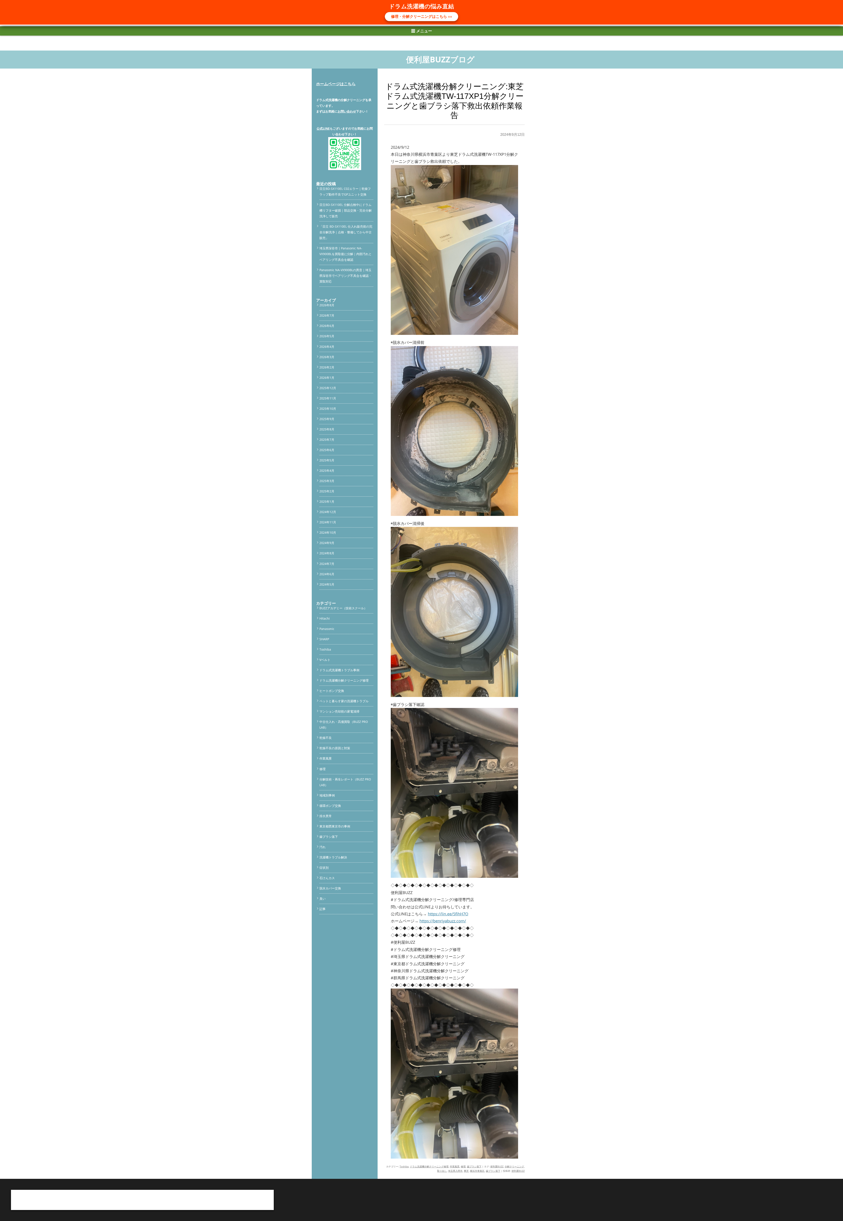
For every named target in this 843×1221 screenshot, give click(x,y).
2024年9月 (326, 543)
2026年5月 (326, 336)
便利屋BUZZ (496, 1166)
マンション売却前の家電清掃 (339, 711)
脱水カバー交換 (330, 888)
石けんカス (327, 878)
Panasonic (326, 629)
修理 (463, 1166)
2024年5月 (326, 584)
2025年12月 (327, 388)
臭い (322, 898)
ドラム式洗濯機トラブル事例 (339, 670)
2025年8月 (326, 429)
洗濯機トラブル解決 (333, 857)
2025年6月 (326, 450)
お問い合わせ (347, 111)
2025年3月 (326, 481)
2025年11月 (327, 398)
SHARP (324, 639)
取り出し (442, 1170)
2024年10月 (327, 532)
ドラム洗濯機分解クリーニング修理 (429, 1166)
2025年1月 (326, 501)
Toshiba (404, 1166)
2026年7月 (326, 315)
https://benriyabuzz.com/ (443, 920)
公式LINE (323, 128)
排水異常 (325, 816)
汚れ (322, 847)
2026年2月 (326, 367)
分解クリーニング (514, 1166)
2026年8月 (326, 305)
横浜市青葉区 (477, 1170)
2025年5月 (326, 460)
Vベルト (324, 660)
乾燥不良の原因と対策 (334, 748)
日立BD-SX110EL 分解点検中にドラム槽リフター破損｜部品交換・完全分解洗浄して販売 (345, 210)
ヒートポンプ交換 (331, 691)
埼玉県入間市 (455, 1170)
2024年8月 (326, 553)
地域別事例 (327, 795)
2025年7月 (326, 439)
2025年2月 (326, 491)
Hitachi (324, 618)
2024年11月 (327, 522)
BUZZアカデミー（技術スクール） (343, 608)
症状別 (324, 867)
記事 (322, 909)
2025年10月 (327, 408)
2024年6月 (326, 574)
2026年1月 (326, 378)
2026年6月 (326, 326)
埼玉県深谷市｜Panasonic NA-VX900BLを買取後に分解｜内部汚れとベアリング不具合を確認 (345, 254)
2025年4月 (326, 470)
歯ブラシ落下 (474, 1166)
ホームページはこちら (336, 83)
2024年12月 (327, 512)
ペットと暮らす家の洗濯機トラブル (344, 701)
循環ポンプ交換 (330, 806)
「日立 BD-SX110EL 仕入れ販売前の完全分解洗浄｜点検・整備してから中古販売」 (345, 232)
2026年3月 (326, 357)
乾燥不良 (325, 738)
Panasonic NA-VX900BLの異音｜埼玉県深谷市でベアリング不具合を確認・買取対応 (345, 275)
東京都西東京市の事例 (334, 826)
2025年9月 (326, 419)
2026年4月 (326, 347)
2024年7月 (326, 564)
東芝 (466, 1170)
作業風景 (454, 1166)
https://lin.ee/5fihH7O (448, 913)
